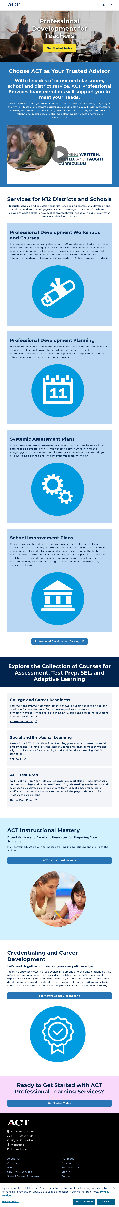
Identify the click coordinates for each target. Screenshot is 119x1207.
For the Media (70, 1167)
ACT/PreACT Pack (21, 721)
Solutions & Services (19, 1171)
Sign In (66, 1171)
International (19, 1149)
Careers (12, 1163)
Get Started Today (59, 48)
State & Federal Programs (23, 1176)
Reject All (106, 1202)
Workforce (17, 1144)
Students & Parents (23, 1131)
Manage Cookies (10, 1201)
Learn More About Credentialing (59, 995)
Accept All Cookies (83, 1202)
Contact (67, 1176)
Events (11, 1167)
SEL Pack (16, 759)
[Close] (114, 1188)
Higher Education (22, 1140)
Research (67, 1163)
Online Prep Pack (21, 800)
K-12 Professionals (22, 1136)
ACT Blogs (68, 1158)
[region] (59, 1195)
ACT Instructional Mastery (59, 860)
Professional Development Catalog (57, 641)
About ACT (13, 1158)
